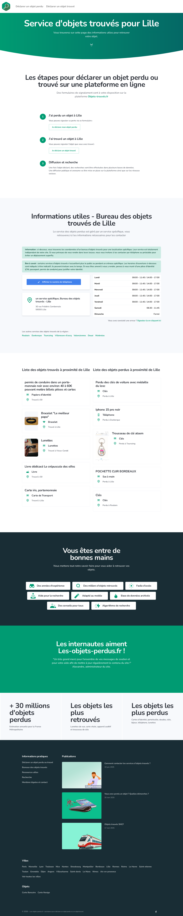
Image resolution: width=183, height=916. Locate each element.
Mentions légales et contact (35, 782)
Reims (124, 866)
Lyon (41, 866)
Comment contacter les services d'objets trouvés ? (127, 763)
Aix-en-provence (108, 871)
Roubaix (26, 335)
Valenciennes (80, 335)
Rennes (115, 866)
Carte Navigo (44, 892)
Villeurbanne (62, 871)
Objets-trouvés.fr (98, 96)
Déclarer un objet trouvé (60, 6)
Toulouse (49, 866)
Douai (90, 335)
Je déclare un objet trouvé (64, 150)
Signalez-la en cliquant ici (149, 320)
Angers (51, 871)
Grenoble (34, 871)
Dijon (43, 871)
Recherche (27, 777)
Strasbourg (75, 866)
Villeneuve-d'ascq (63, 335)
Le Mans (87, 871)
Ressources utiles (30, 772)
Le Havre (133, 866)
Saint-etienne (145, 866)
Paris (24, 866)
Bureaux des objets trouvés (34, 767)
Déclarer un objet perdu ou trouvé (37, 762)
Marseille (33, 866)
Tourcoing (48, 335)
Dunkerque (37, 335)
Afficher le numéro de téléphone (57, 282)
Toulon (25, 871)
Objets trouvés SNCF (114, 824)
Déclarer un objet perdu (29, 6)
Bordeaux (99, 866)
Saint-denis (75, 871)
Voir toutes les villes (31, 876)
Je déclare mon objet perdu (64, 127)
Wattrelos (100, 335)
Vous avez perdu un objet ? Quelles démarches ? (126, 793)
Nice (58, 866)
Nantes (65, 866)
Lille (108, 866)
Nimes (95, 871)
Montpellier (88, 866)
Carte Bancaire (29, 892)
